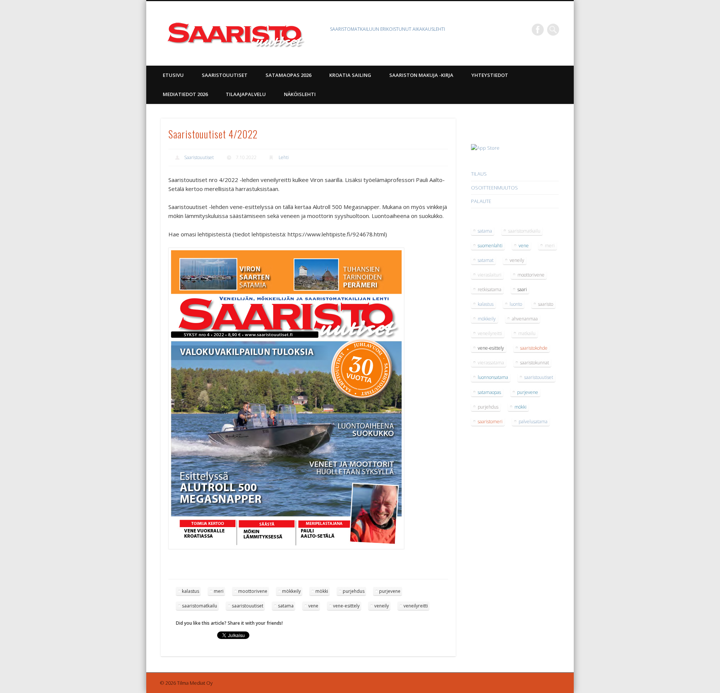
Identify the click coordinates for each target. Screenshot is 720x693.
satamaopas (489, 392)
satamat (486, 260)
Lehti (284, 157)
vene (313, 606)
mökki (321, 591)
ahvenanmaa (525, 319)
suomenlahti (490, 245)
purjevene (389, 591)
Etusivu (173, 75)
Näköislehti (300, 94)
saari (522, 289)
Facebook (538, 30)
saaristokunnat (534, 362)
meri (219, 591)
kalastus (190, 591)
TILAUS (479, 173)
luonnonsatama (493, 377)
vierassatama (491, 362)
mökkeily (291, 591)
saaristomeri (490, 421)
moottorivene (252, 591)
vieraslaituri (489, 275)
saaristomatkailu (199, 606)
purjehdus (353, 591)
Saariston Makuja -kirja (421, 75)
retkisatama (489, 289)
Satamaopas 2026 (288, 75)
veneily (381, 606)
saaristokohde (534, 348)
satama (286, 606)
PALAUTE (481, 201)
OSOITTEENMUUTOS (494, 187)
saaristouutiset (247, 606)
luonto (516, 304)
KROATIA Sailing (350, 75)
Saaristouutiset (225, 75)
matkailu (527, 333)
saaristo (545, 304)
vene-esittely (346, 606)
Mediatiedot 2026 (185, 94)
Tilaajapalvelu (246, 94)
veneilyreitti (416, 606)
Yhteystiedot (489, 75)
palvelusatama (533, 421)
